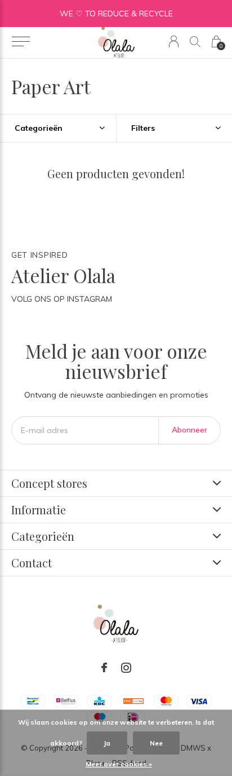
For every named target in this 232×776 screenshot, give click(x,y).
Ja (107, 743)
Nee (156, 743)
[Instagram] (126, 667)
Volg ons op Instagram (61, 299)
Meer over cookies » (119, 764)
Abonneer (189, 430)
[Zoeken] (195, 41)
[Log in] (174, 41)
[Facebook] (104, 667)
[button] (20, 41)
